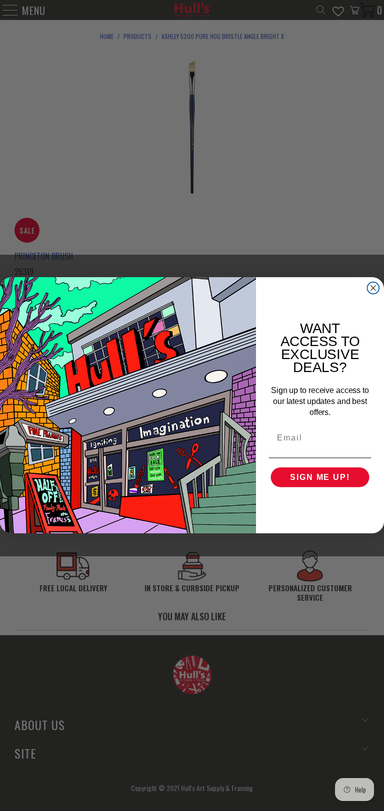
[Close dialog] (374, 288)
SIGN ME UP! (320, 477)
